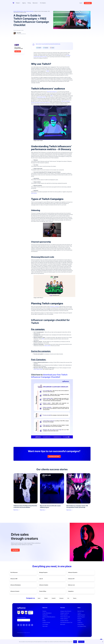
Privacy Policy (81, 641)
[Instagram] (26, 625)
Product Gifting (42, 591)
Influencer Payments (72, 572)
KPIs (43, 338)
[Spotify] (32, 625)
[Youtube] (24, 625)
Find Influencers (14, 572)
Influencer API (71, 578)
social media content (38, 369)
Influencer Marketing (29, 11)
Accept (75, 641)
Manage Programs (43, 572)
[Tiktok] (29, 625)
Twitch (47, 71)
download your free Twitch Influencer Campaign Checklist (49, 375)
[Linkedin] (18, 625)
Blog (25, 11)
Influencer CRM (13, 578)
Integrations (71, 591)
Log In (80, 3)
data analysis (34, 193)
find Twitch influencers (52, 91)
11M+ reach (71, 477)
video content (47, 345)
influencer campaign (54, 306)
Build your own (71, 585)
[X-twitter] (21, 625)
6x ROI (43, 476)
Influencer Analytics (43, 585)
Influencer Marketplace (15, 585)
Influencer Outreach (14, 591)
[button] (102, 641)
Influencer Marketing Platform (18, 11)
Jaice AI (41, 578)
